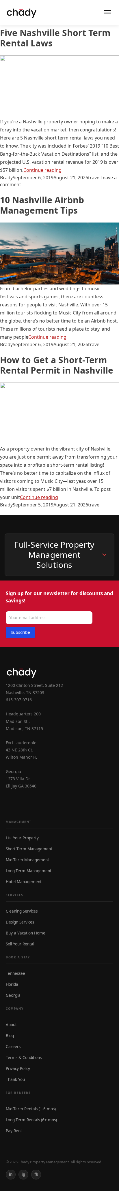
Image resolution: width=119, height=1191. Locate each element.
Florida (12, 984)
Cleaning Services (22, 911)
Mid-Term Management (27, 859)
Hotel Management (24, 881)
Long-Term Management (28, 870)
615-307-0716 (19, 699)
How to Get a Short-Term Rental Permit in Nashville (56, 365)
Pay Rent (14, 1130)
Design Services (20, 922)
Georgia (13, 995)
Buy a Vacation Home (25, 933)
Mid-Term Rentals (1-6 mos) (31, 1108)
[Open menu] (107, 13)
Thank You (15, 1079)
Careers (13, 1046)
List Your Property (22, 838)
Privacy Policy (18, 1068)
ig (23, 1174)
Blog (10, 1035)
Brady (6, 177)
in (11, 1174)
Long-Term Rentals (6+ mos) (31, 1119)
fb (36, 1174)
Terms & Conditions (24, 1057)
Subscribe (20, 632)
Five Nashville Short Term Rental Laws (55, 38)
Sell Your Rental (20, 944)
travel (94, 177)
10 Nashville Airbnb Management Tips (42, 205)
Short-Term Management (29, 848)
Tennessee (15, 973)
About (11, 1024)
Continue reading (42, 170)
